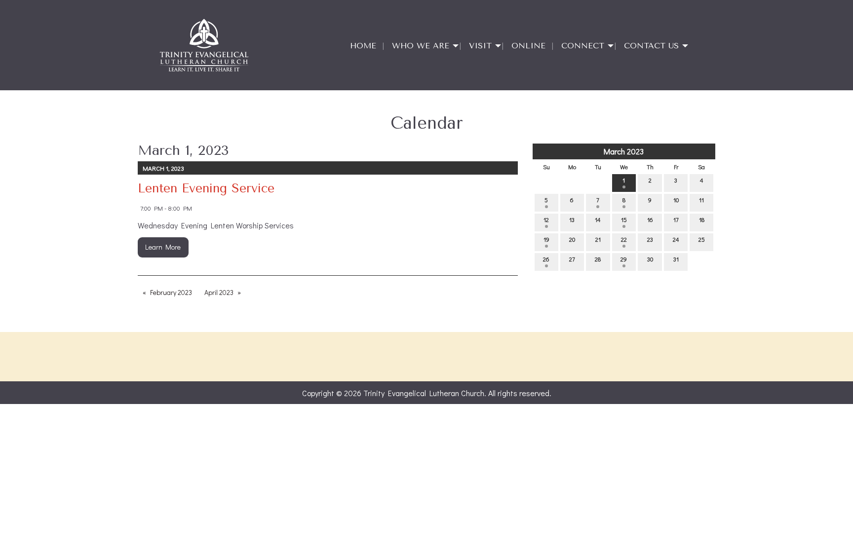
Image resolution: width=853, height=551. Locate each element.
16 (650, 219)
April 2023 (218, 292)
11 (701, 200)
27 (572, 259)
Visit (480, 45)
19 (546, 239)
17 (676, 219)
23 (650, 239)
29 (623, 259)
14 (598, 219)
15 (624, 219)
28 (598, 259)
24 (676, 239)
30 (650, 259)
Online (528, 45)
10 (676, 200)
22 (624, 239)
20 (572, 239)
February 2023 (171, 292)
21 (598, 239)
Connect (582, 45)
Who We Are (420, 45)
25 (701, 239)
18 (701, 219)
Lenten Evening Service (206, 188)
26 (546, 259)
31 (676, 259)
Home (363, 45)
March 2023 (624, 151)
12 (546, 219)
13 (572, 219)
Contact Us (651, 45)
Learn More (163, 247)
